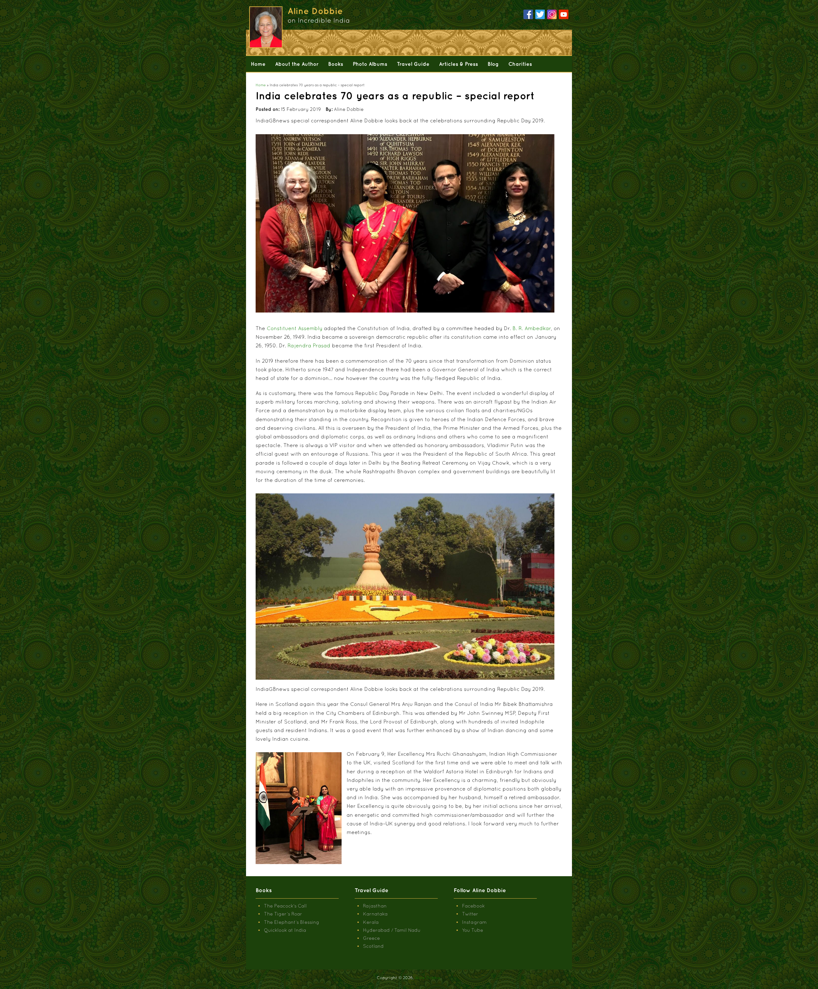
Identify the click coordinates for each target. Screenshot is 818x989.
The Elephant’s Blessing (291, 922)
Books (335, 64)
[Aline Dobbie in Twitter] (540, 15)
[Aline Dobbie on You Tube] (564, 15)
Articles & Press (458, 64)
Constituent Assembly (294, 328)
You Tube (472, 930)
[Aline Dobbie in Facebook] (528, 15)
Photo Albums (370, 64)
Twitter (470, 913)
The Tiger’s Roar (283, 913)
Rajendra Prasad (309, 345)
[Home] (265, 27)
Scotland (373, 946)
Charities (520, 64)
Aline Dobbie (428, 977)
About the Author (297, 64)
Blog (493, 64)
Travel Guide (413, 64)
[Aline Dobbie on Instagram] (552, 15)
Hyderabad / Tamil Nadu (392, 930)
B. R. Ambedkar (532, 328)
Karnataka (375, 913)
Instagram (474, 922)
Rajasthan (375, 905)
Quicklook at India (285, 930)
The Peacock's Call (285, 905)
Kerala (371, 922)
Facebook (473, 905)
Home (258, 64)
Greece (371, 938)
